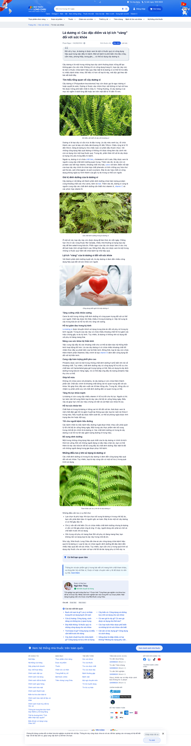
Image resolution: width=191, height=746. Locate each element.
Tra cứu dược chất (89, 666)
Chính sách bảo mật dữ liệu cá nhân (39, 699)
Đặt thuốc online (61, 677)
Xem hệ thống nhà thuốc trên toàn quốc (58, 648)
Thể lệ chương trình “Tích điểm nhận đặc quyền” (37, 716)
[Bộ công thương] (115, 691)
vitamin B (104, 353)
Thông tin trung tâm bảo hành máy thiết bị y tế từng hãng (39, 711)
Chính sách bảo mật (35, 687)
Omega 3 (55, 14)
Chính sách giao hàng (36, 684)
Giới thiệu (31, 659)
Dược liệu (73, 602)
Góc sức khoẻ (87, 659)
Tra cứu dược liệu (88, 670)
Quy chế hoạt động (35, 670)
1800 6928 (159, 2)
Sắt (66, 14)
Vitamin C (134, 14)
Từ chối (152, 740)
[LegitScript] (121, 702)
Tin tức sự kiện (87, 687)
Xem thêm (75, 573)
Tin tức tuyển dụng (89, 684)
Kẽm (61, 14)
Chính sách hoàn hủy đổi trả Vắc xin (38, 705)
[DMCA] (121, 697)
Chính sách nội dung (35, 677)
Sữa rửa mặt (100, 14)
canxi (107, 165)
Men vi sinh (110, 14)
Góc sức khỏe (43, 25)
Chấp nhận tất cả (151, 734)
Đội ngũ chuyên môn (90, 680)
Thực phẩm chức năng (63, 659)
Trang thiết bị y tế (61, 673)
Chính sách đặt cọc (35, 673)
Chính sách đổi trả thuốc (37, 680)
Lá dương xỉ (67, 329)
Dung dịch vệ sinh (122, 14)
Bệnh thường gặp (88, 673)
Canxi (48, 14)
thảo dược (82, 602)
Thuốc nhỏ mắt (88, 14)
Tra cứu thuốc (87, 663)
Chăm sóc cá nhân (62, 670)
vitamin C (119, 186)
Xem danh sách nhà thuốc (149, 648)
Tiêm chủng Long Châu (64, 680)
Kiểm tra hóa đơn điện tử (37, 694)
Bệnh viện (86, 677)
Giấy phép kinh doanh (36, 666)
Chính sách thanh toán (36, 691)
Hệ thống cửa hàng (35, 663)
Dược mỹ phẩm (60, 663)
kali (99, 184)
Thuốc (57, 666)
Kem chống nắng (75, 14)
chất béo (89, 159)
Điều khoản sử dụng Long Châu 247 (37, 722)
